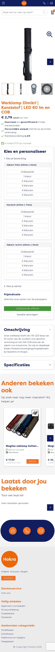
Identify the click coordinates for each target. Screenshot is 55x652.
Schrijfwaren (7, 634)
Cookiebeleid (7, 613)
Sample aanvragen (27, 314)
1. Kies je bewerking (15, 158)
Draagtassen (7, 641)
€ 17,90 (13, 461)
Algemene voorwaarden (13, 606)
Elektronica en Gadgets (13, 637)
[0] (52, 12)
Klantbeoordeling (17, 136)
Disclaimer (6, 617)
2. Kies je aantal (12, 286)
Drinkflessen (7, 630)
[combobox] (21, 12)
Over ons (5, 593)
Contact (8, 578)
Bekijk (32, 461)
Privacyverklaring (10, 610)
